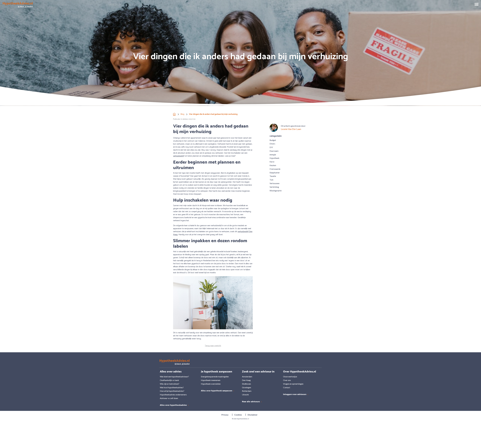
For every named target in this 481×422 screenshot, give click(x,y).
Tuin (271, 179)
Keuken (273, 165)
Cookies (238, 414)
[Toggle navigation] (475, 4)
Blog (182, 114)
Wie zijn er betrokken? (169, 384)
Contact (286, 387)
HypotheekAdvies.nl (243, 419)
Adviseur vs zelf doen (169, 398)
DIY (271, 147)
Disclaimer (253, 414)
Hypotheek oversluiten (211, 384)
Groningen (246, 387)
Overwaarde (275, 169)
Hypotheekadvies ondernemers (173, 394)
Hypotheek (274, 158)
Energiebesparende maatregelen (215, 376)
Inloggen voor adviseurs (295, 394)
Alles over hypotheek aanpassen (217, 390)
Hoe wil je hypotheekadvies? (172, 391)
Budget (273, 140)
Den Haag (246, 380)
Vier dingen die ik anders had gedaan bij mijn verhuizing (213, 114)
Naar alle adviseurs (251, 401)
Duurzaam (274, 151)
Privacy (224, 414)
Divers (272, 143)
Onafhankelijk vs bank (169, 380)
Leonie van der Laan (291, 129)
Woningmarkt (276, 190)
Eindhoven (246, 384)
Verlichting (274, 187)
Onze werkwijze (290, 376)
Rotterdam (246, 391)
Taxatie (273, 176)
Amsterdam (247, 376)
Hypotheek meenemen (210, 380)
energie (273, 154)
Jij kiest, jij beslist (18, 5)
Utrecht (245, 394)
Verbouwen (274, 183)
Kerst (272, 161)
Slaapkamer (275, 172)
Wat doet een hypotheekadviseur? (174, 376)
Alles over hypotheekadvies (173, 405)
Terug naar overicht (213, 345)
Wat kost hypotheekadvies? (172, 387)
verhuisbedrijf (178, 156)
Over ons (287, 380)
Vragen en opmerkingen (293, 384)
